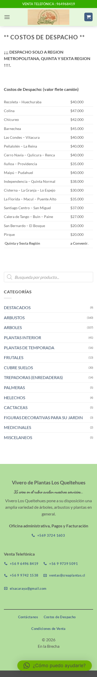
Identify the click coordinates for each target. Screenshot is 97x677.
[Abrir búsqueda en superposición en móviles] (48, 277)
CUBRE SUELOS (18, 367)
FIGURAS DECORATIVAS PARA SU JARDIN (43, 417)
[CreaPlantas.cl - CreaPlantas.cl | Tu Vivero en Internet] (48, 17)
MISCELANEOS (18, 437)
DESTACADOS (17, 307)
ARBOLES (13, 327)
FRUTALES (13, 357)
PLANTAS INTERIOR (22, 337)
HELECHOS (14, 397)
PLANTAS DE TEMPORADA (29, 347)
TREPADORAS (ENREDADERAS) (33, 377)
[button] (7, 17)
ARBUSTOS (14, 317)
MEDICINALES (17, 427)
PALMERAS (14, 387)
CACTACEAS (15, 407)
